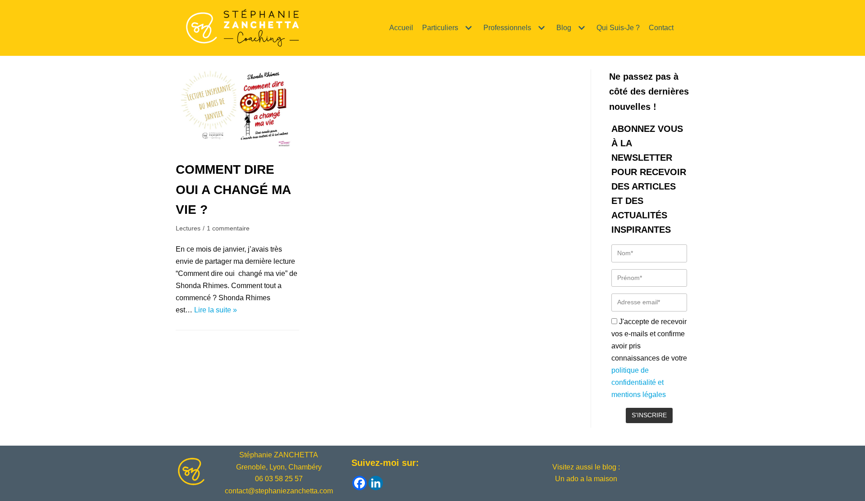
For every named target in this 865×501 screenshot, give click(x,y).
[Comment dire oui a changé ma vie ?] (237, 149)
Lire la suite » (215, 310)
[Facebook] (359, 483)
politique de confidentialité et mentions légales (638, 382)
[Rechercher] (681, 27)
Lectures (188, 228)
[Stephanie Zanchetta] (241, 28)
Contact (661, 28)
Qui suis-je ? (618, 28)
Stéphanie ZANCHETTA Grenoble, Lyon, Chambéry (279, 461)
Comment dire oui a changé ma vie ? (233, 189)
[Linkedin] (376, 483)
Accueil (401, 28)
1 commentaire (228, 228)
